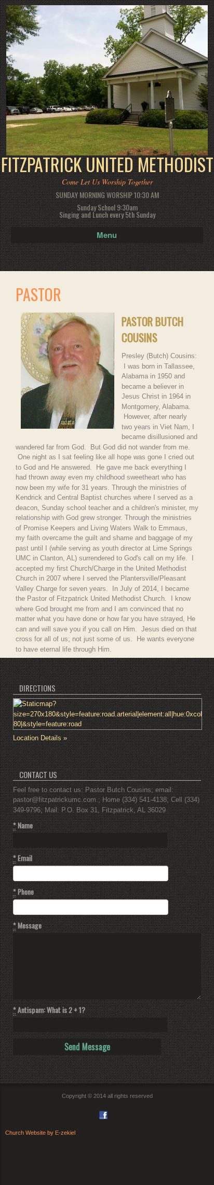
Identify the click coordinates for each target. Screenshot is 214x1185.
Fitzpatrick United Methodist (107, 164)
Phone (23, 891)
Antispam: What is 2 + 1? (49, 1010)
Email (22, 858)
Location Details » (40, 738)
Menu (107, 235)
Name (23, 825)
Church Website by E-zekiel (40, 1133)
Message (27, 925)
